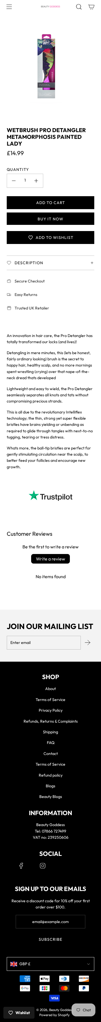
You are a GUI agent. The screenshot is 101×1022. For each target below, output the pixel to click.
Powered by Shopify (54, 1015)
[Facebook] (21, 865)
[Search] (78, 6)
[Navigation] (9, 6)
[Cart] (91, 6)
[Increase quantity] (36, 180)
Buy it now (50, 218)
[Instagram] (42, 865)
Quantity (18, 169)
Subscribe (50, 939)
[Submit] (87, 642)
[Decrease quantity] (13, 180)
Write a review (50, 559)
